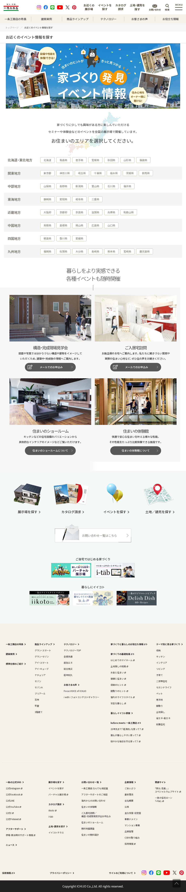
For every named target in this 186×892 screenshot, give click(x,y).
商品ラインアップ (77, 19)
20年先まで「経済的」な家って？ (126, 728)
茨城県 (130, 173)
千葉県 (98, 173)
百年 (37, 699)
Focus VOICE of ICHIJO (75, 690)
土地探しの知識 (118, 666)
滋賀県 (95, 212)
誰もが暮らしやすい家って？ (124, 735)
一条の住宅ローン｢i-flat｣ (163, 799)
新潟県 (79, 186)
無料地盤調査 (87, 828)
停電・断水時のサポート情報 (19, 835)
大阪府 (47, 212)
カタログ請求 (120, 7)
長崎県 (95, 251)
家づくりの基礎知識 (120, 653)
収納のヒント (117, 684)
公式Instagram (13, 788)
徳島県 (47, 238)
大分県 (79, 251)
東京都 (47, 173)
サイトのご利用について (121, 872)
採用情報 (129, 843)
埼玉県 (82, 173)
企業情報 (129, 782)
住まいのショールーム (92, 822)
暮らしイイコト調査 (120, 713)
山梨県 (47, 186)
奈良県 (79, 212)
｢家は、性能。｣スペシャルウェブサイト (167, 790)
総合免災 (68, 668)
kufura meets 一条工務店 (124, 722)
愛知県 (63, 199)
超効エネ (68, 662)
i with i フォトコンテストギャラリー (81, 697)
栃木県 (114, 173)
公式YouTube (12, 806)
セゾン (38, 681)
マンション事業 (132, 825)
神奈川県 (65, 173)
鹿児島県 (145, 251)
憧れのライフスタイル (121, 697)
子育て (159, 674)
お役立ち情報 (170, 19)
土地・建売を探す (137, 7)
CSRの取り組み (132, 837)
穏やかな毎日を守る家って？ (124, 741)
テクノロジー (108, 19)
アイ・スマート (42, 662)
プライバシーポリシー (61, 872)
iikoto (51, 810)
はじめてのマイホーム (121, 660)
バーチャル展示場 (57, 794)
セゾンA (39, 687)
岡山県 (79, 225)
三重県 (95, 199)
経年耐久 (68, 674)
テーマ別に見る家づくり (168, 644)
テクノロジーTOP (72, 650)
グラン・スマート (43, 650)
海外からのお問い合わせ (93, 800)
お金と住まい (117, 672)
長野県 (63, 186)
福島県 (143, 160)
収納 (158, 650)
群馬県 (146, 173)
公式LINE (10, 800)
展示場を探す (55, 782)
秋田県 (111, 160)
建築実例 (46, 19)
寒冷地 (159, 699)
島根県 (63, 225)
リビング (160, 668)
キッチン (160, 656)
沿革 (127, 806)
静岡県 (47, 199)
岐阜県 (79, 199)
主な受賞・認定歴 (133, 812)
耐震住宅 (160, 724)
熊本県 (111, 251)
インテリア (161, 662)
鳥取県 (47, 225)
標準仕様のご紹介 (14, 663)
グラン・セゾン (42, 656)
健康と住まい (117, 678)
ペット (159, 693)
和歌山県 (129, 212)
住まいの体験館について (136, 450)
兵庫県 (111, 212)
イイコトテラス (56, 832)
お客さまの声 (139, 19)
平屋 (37, 705)
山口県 (111, 225)
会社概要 (129, 800)
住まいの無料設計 (90, 834)
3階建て (39, 711)
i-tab (50, 816)
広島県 (95, 225)
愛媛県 (79, 238)
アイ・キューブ (41, 668)
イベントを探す (105, 7)
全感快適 (68, 656)
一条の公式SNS (13, 782)
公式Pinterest (12, 819)
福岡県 (47, 251)
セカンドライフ (163, 687)
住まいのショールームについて (50, 450)
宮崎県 (127, 251)
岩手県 (79, 160)
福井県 (127, 186)
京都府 (63, 212)
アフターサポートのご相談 (94, 794)
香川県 (63, 238)
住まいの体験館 (89, 806)
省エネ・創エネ (163, 718)
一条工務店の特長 (15, 19)
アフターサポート (14, 828)
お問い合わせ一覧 (90, 782)
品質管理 (129, 831)
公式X (8, 812)
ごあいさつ (130, 788)
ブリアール (40, 693)
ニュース (10, 844)
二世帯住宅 (161, 681)
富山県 (95, 186)
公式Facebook (13, 794)
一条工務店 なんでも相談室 (94, 788)
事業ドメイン (131, 819)
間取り (159, 705)
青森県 (63, 160)
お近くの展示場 (89, 7)
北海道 (47, 160)
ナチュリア (40, 674)
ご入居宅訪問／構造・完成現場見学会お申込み (96, 814)
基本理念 (129, 794)
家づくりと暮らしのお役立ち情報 (127, 644)
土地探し (160, 711)
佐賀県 (63, 251)
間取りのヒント (118, 690)
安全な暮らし (117, 703)
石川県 (111, 186)
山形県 (127, 160)
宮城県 (95, 160)
